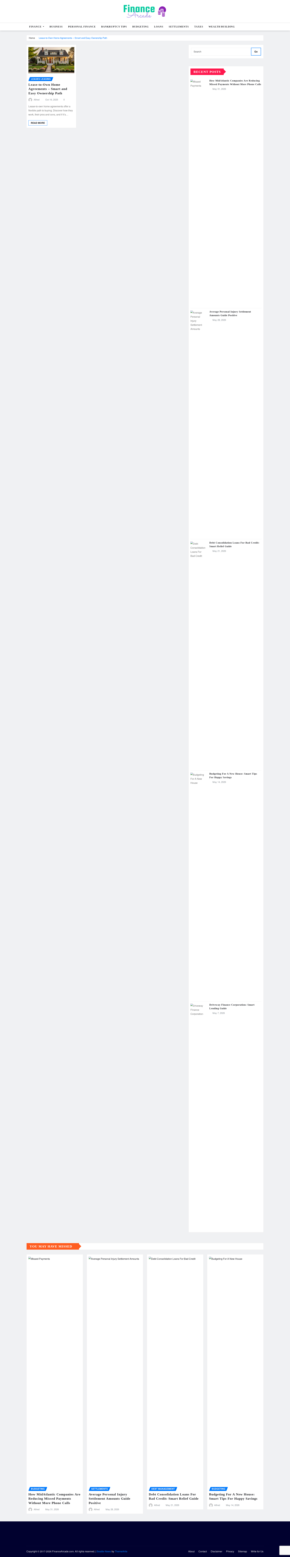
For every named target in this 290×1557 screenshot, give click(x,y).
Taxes (198, 26)
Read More (38, 122)
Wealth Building (222, 26)
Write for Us (257, 1551)
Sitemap (242, 1551)
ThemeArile (121, 1551)
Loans (158, 26)
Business (56, 26)
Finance (35, 26)
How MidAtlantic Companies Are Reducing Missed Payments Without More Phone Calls (54, 1498)
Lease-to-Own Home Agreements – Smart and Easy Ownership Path (73, 37)
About (191, 1551)
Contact (202, 1551)
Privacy (230, 1551)
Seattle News (104, 1551)
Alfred (36, 99)
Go (256, 51)
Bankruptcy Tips (114, 26)
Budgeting (140, 26)
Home (32, 37)
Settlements (179, 26)
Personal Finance (82, 26)
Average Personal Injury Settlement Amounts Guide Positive (109, 1498)
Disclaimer (216, 1551)
